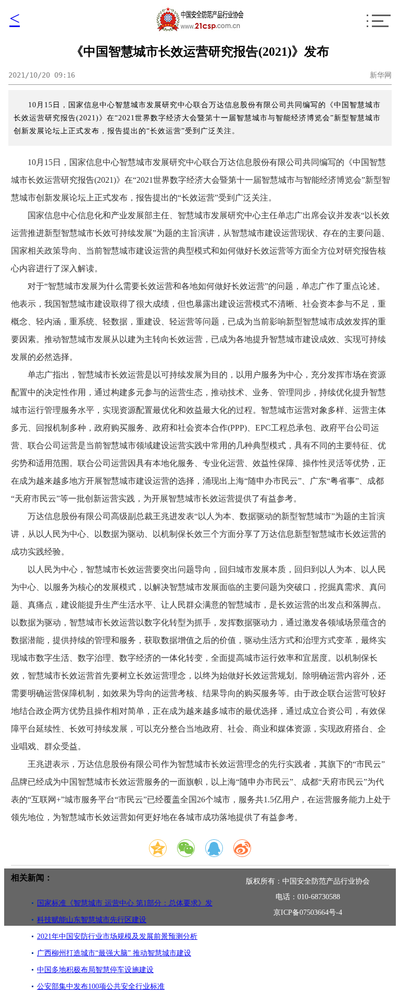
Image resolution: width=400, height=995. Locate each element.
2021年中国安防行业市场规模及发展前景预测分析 (117, 936)
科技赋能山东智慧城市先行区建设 (91, 920)
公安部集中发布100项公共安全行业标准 (101, 986)
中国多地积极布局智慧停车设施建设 (95, 970)
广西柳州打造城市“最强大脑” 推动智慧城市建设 (114, 953)
